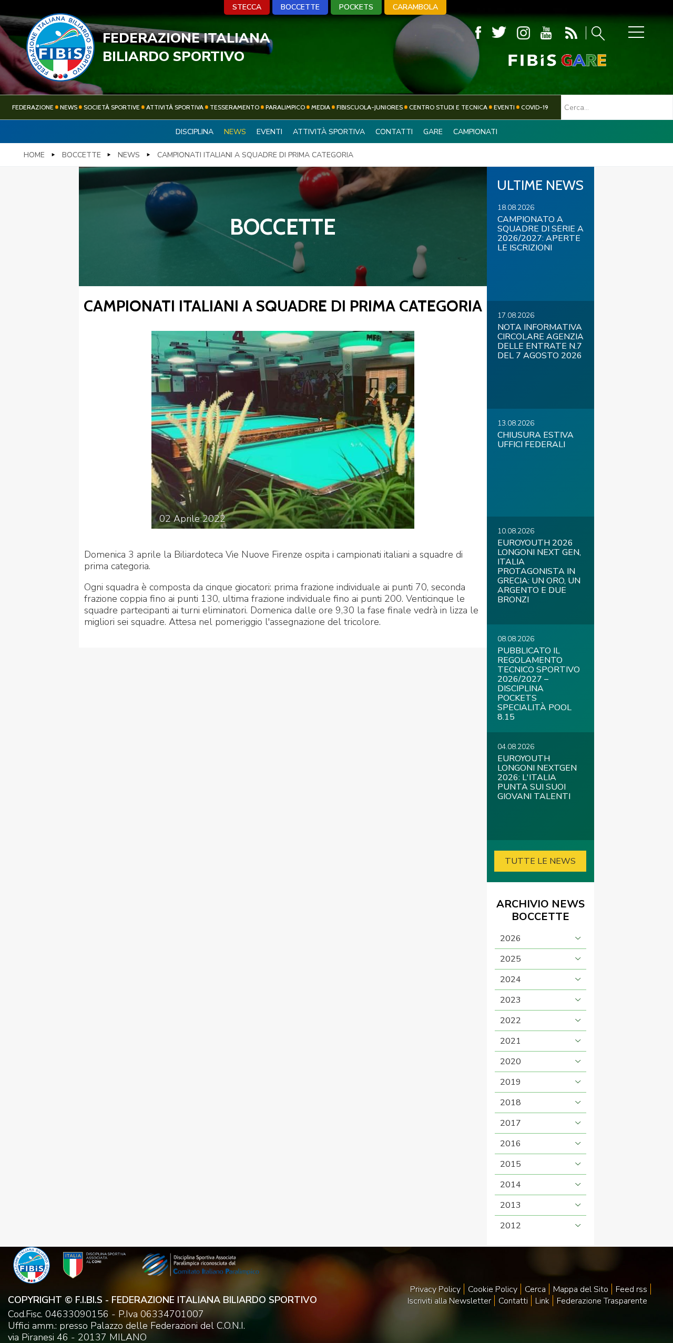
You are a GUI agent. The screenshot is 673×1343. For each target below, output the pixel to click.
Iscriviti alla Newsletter (449, 1301)
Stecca (246, 7)
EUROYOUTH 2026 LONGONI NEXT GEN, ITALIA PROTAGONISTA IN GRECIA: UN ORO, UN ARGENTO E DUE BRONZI (539, 571)
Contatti (394, 132)
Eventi (504, 107)
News (68, 107)
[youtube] (546, 32)
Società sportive (112, 107)
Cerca (535, 1289)
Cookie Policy (492, 1289)
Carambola (415, 7)
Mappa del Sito (580, 1289)
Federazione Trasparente (602, 1301)
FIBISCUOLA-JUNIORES (369, 107)
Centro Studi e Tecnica (448, 107)
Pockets (356, 7)
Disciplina (194, 132)
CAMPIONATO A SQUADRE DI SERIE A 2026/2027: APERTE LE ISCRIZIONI (540, 234)
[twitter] (499, 32)
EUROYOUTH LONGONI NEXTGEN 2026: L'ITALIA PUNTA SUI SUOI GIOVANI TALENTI (537, 777)
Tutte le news (540, 861)
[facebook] (478, 32)
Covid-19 (534, 107)
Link (542, 1301)
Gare (433, 132)
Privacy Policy (435, 1289)
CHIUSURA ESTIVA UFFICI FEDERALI (535, 439)
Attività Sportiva (174, 107)
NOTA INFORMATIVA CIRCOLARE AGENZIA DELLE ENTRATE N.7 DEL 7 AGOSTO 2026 (540, 341)
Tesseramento (234, 107)
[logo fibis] (60, 78)
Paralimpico (285, 107)
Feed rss (631, 1289)
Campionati (475, 132)
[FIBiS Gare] (540, 60)
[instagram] (523, 32)
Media (320, 107)
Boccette (300, 7)
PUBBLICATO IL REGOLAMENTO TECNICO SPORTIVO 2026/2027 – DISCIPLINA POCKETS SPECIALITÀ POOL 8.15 (538, 684)
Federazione (33, 107)
